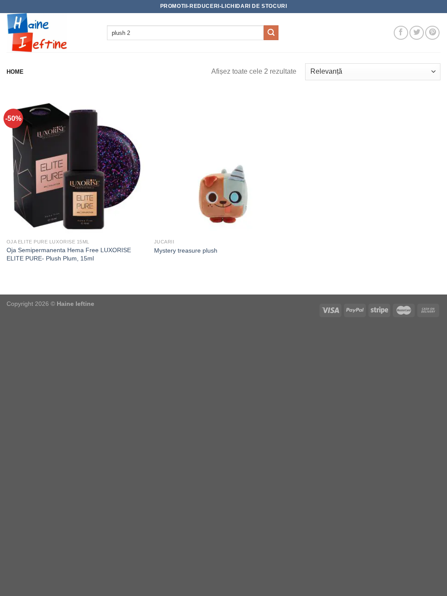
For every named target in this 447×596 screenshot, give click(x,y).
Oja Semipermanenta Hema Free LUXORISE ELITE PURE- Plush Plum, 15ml (69, 254)
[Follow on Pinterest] (432, 33)
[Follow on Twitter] (416, 33)
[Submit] (271, 32)
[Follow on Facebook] (401, 33)
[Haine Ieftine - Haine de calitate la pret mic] (50, 32)
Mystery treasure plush (185, 250)
